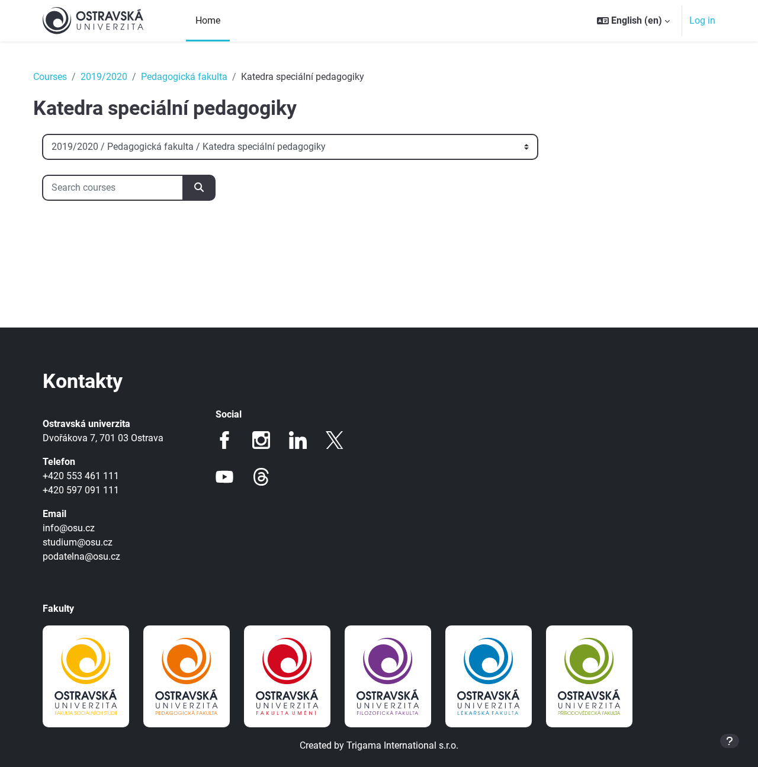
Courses (50, 76)
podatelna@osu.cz (81, 556)
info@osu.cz (69, 528)
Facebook (224, 440)
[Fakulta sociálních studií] (86, 676)
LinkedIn (298, 440)
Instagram (261, 440)
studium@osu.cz (78, 542)
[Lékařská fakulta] (488, 676)
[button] (633, 20)
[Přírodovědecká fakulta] (589, 676)
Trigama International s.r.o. (402, 745)
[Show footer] (729, 741)
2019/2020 (104, 76)
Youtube (224, 477)
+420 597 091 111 (81, 490)
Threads (261, 477)
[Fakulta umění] (287, 676)
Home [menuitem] (207, 20)
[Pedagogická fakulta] (186, 676)
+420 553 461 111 (81, 476)
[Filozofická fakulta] (388, 676)
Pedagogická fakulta (184, 76)
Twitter (334, 440)
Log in (702, 20)
